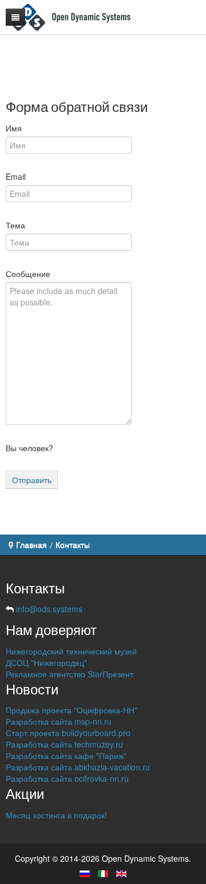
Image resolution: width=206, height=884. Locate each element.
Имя (14, 128)
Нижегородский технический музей (71, 651)
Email (16, 176)
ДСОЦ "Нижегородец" (46, 662)
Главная (31, 544)
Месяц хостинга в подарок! (56, 815)
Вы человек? (29, 447)
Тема (15, 225)
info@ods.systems (49, 608)
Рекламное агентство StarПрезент (69, 674)
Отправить (32, 479)
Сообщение (28, 273)
